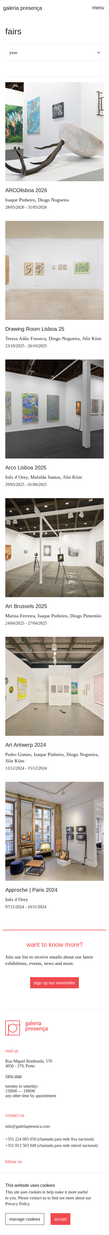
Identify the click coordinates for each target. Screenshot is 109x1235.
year (13, 52)
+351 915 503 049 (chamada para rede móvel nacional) (51, 1145)
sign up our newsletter (54, 983)
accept (60, 1219)
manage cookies (24, 1219)
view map (13, 1076)
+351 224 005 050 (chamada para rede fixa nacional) (49, 1139)
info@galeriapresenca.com (27, 1126)
